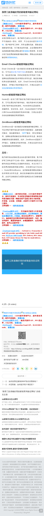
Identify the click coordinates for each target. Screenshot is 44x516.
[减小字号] (41, 16)
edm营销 (25, 360)
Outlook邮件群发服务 (9, 462)
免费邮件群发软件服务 (27, 492)
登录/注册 (38, 2)
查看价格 (21, 26)
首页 (10, 7)
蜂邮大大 (7, 15)
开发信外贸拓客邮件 (22, 500)
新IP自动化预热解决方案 (25, 482)
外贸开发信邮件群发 (32, 487)
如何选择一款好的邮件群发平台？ (15, 429)
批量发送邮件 (13, 356)
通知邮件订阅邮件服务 (12, 484)
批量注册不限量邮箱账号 (28, 472)
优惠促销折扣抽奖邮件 (13, 497)
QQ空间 (31, 368)
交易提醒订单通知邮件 (30, 502)
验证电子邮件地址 (18, 72)
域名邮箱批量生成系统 (25, 477)
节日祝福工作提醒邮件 (30, 497)
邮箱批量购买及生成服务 (18, 464)
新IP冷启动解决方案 (8, 482)
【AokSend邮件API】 (10, 28)
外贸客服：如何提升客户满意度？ (21, 384)
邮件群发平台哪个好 (11, 360)
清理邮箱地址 (12, 57)
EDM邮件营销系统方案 (20, 479)
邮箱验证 (26, 51)
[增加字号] (38, 16)
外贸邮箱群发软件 (10, 363)
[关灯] (41, 511)
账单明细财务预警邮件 (22, 505)
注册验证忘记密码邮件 (21, 495)
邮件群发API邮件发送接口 (11, 467)
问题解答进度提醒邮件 (31, 507)
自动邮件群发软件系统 (22, 469)
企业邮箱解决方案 (11, 477)
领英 (35, 368)
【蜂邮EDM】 (8, 24)
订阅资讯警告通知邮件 (13, 502)
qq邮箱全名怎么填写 (10, 399)
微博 (13, 368)
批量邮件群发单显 (12, 472)
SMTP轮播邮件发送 (34, 464)
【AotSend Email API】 (11, 231)
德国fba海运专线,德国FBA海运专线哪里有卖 (19, 439)
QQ (17, 368)
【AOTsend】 (7, 33)
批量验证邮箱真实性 (11, 492)
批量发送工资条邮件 (17, 487)
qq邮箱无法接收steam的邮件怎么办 (15, 419)
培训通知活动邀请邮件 (15, 507)
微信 (22, 368)
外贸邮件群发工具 (27, 484)
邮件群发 (17, 7)
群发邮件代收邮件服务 (22, 490)
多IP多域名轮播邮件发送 (29, 467)
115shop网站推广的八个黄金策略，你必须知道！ (21, 409)
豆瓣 (26, 368)
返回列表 (21, 376)
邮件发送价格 (18, 206)
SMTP (24, 133)
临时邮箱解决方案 (20, 474)
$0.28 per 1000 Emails (14, 235)
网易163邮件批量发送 (25, 462)
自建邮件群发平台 (35, 479)
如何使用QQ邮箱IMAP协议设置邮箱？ (23, 381)
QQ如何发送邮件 (27, 356)
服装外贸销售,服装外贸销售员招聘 (15, 449)
